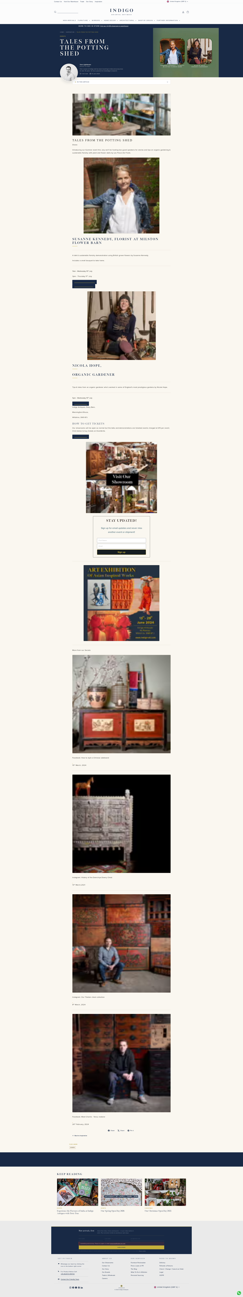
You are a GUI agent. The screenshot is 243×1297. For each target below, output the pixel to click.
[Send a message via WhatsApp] (239, 1293)
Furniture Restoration (138, 1262)
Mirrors (96, 20)
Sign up (121, 552)
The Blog (134, 1269)
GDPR (161, 1275)
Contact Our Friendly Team (70, 1279)
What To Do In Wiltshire (139, 1272)
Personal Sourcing (137, 1275)
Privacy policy (142, 1250)
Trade (82, 1)
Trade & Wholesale (108, 1275)
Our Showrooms (107, 1262)
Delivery (162, 1262)
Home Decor (110, 20)
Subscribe (121, 1247)
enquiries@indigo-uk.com (117, 1243)
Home (62, 32)
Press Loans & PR (137, 1266)
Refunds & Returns (166, 1266)
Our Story (89, 1)
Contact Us (58, 1)
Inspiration (98, 1)
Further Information (168, 20)
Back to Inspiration (81, 1136)
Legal (161, 1272)
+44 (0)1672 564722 (68, 1274)
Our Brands (106, 1272)
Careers (105, 1278)
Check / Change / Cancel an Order (171, 1269)
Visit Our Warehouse (71, 1)
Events (72, 1147)
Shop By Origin (145, 20)
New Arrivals (69, 20)
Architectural (127, 20)
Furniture (83, 20)
